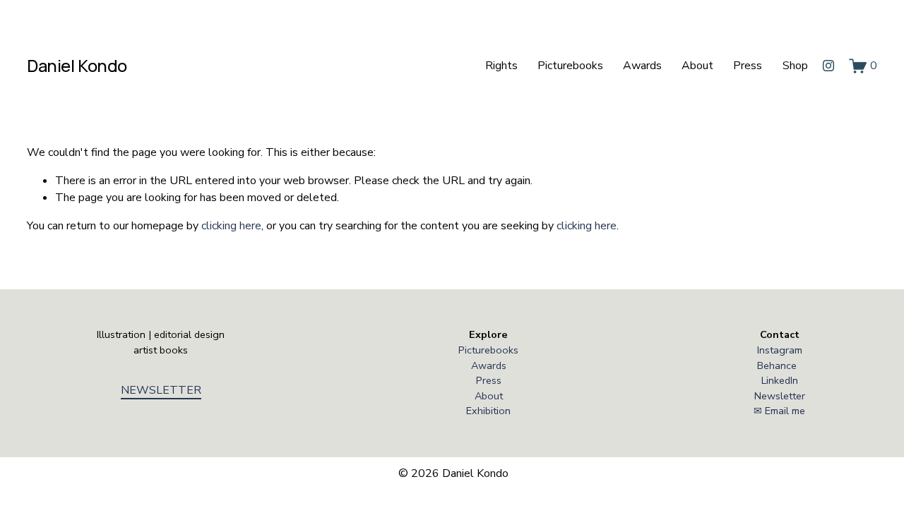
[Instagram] (828, 66)
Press (747, 65)
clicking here (231, 226)
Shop (795, 65)
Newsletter (779, 396)
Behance (777, 365)
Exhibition (488, 411)
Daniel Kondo (76, 65)
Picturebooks (570, 65)
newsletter (161, 390)
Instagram (779, 350)
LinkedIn (779, 380)
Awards (642, 65)
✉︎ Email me (779, 411)
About (697, 65)
